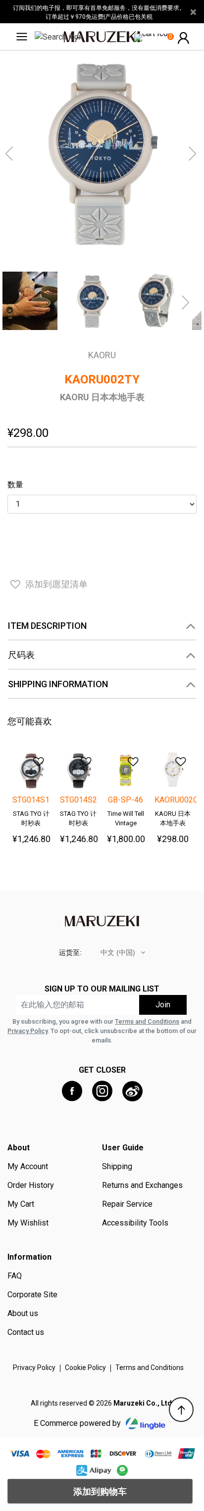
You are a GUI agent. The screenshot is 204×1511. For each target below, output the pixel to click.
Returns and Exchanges (142, 1185)
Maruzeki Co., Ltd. (143, 1403)
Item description (47, 625)
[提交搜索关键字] (59, 36)
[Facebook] (72, 1091)
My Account (27, 1166)
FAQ (14, 1276)
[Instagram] (102, 1091)
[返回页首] (181, 1409)
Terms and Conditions (147, 1021)
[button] (183, 37)
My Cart (20, 1204)
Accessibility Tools (135, 1223)
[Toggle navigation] (25, 37)
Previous (10, 153)
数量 (15, 484)
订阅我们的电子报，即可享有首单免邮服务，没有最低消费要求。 (99, 7)
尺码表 (21, 655)
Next (194, 153)
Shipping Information (58, 684)
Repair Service (127, 1204)
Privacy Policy (27, 1031)
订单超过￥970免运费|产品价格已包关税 (99, 16)
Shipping (117, 1166)
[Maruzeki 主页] (102, 36)
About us (22, 1313)
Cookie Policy (85, 1367)
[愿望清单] (32, 758)
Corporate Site (32, 1294)
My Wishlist (28, 1223)
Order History (30, 1185)
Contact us (25, 1332)
